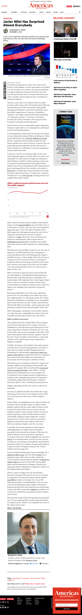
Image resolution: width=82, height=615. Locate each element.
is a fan (38, 455)
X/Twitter (44, 564)
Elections (24, 12)
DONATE (69, 6)
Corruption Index (39, 598)
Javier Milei (40, 578)
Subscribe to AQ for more (35, 584)
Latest (27, 602)
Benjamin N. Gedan (18, 30)
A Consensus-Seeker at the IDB (65, 39)
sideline (34, 489)
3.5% (33, 437)
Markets (10, 580)
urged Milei (11, 480)
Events (41, 12)
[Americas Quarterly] (41, 6)
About (18, 598)
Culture (55, 12)
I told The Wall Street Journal (36, 138)
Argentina (7, 18)
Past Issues (65, 163)
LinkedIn (34, 564)
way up (9, 439)
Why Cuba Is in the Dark (62, 60)
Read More (65, 159)
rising (19, 237)
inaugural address (24, 225)
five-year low (27, 175)
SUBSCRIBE (4, 6)
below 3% (10, 171)
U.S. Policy (29, 604)
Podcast (48, 12)
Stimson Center (31, 560)
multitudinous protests (15, 242)
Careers (19, 604)
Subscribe (10, 599)
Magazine (28, 598)
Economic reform (28, 578)
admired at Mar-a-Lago (15, 455)
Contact (19, 602)
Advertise (19, 600)
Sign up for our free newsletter (66, 600)
